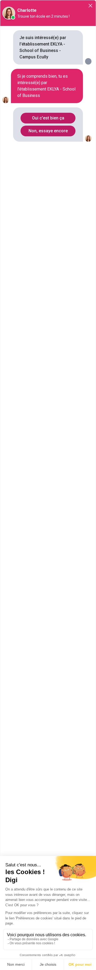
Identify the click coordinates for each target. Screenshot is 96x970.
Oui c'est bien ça (48, 118)
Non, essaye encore (48, 130)
